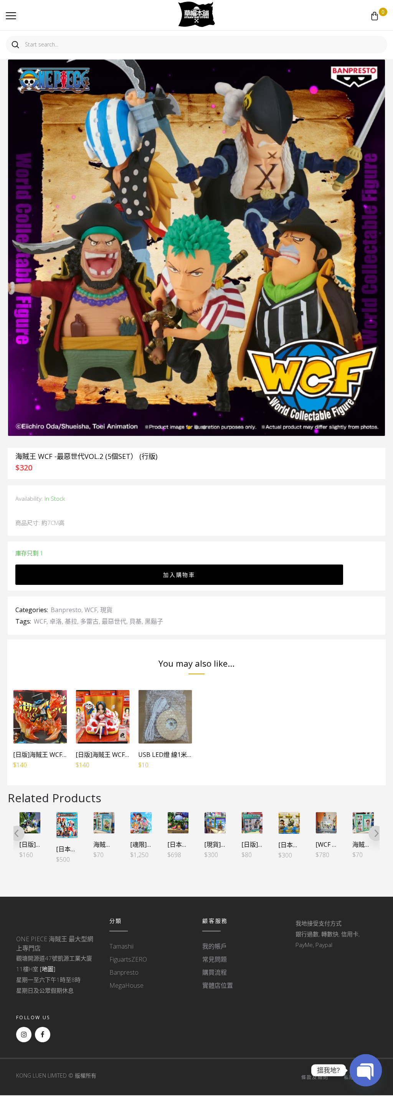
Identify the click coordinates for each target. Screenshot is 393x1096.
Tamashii (121, 946)
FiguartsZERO (128, 959)
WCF (90, 610)
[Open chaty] (366, 1070)
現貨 (106, 610)
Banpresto (66, 610)
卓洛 (56, 621)
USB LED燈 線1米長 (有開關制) (180, 754)
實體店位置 (217, 985)
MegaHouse (126, 985)
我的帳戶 (214, 946)
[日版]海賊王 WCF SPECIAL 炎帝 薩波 (64, 754)
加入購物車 (179, 574)
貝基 (135, 621)
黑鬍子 (154, 621)
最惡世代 (114, 621)
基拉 (71, 621)
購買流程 (214, 972)
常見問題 (214, 959)
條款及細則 (315, 1077)
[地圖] (47, 969)
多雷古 (89, 621)
